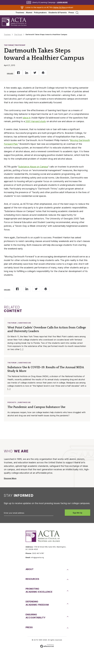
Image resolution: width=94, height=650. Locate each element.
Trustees (20, 12)
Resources (32, 579)
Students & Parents (57, 12)
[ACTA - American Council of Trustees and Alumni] (16, 21)
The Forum (18, 34)
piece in (27, 117)
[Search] (77, 12)
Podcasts (11, 402)
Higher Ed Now (59, 7)
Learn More (62, 2)
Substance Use (24, 323)
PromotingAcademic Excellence (39, 590)
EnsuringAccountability (35, 616)
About (30, 569)
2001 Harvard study (35, 121)
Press (71, 12)
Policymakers (40, 12)
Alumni (29, 12)
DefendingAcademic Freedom (37, 603)
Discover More (10, 478)
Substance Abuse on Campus (33, 166)
